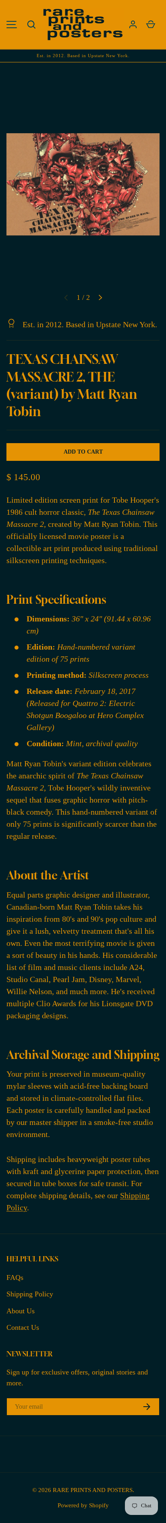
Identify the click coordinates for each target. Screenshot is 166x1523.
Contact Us (22, 1327)
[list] (83, 185)
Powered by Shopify (83, 1505)
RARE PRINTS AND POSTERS (93, 1489)
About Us (20, 1311)
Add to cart (83, 452)
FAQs (14, 1277)
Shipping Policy (29, 1294)
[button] (31, 24)
